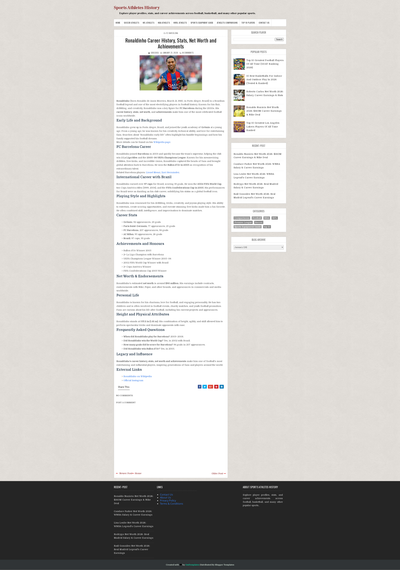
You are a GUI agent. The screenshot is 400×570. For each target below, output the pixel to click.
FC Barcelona (172, 33)
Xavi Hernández (170, 172)
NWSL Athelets (180, 22)
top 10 (267, 227)
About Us (165, 497)
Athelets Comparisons (227, 22)
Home (118, 22)
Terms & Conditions (171, 503)
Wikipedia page (161, 142)
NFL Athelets (148, 22)
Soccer (258, 222)
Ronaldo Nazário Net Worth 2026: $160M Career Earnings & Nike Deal (264, 111)
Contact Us (264, 22)
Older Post (217, 473)
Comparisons (241, 218)
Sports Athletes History (137, 7)
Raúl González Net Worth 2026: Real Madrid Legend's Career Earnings (132, 549)
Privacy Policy (168, 500)
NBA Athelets (164, 22)
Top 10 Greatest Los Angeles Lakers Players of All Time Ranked (263, 126)
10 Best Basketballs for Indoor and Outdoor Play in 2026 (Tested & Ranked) (264, 79)
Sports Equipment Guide (202, 22)
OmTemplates (192, 565)
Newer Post (125, 473)
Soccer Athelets (131, 22)
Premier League (243, 222)
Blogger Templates (224, 565)
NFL (274, 218)
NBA (266, 218)
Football (256, 218)
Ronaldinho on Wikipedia (137, 376)
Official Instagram (133, 380)
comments (188, 52)
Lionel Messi (153, 172)
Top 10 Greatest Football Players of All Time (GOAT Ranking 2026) (265, 64)
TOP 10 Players (248, 22)
